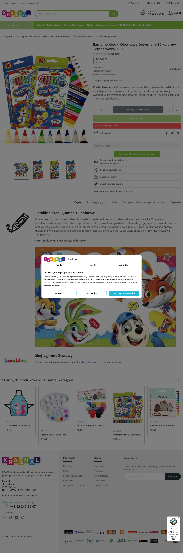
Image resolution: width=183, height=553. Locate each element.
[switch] (173, 538)
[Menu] (178, 518)
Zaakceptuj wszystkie (124, 293)
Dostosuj (90, 293)
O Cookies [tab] (124, 265)
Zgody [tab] (58, 265)
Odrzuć (58, 293)
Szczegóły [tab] (91, 265)
